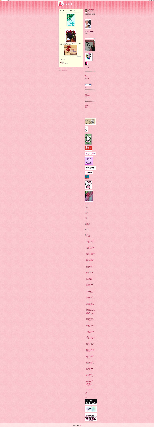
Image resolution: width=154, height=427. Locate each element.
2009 (86, 394)
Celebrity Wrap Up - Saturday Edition (90, 277)
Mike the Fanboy (86, 93)
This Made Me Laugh (88, 377)
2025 (86, 206)
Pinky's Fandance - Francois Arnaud (90, 352)
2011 (86, 392)
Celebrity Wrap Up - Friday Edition (90, 241)
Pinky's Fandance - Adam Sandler (89, 280)
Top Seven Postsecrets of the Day (89, 302)
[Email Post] (75, 56)
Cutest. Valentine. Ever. (88, 293)
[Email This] (77, 56)
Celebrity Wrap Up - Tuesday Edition (90, 259)
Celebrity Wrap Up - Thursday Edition (90, 247)
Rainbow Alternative (87, 78)
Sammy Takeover (88, 243)
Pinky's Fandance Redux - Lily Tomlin (90, 298)
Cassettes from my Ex (87, 105)
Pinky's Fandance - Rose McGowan (90, 268)
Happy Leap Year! (88, 237)
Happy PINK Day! (88, 330)
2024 (86, 207)
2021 (86, 211)
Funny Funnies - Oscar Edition (89, 246)
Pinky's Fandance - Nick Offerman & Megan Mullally (90, 383)
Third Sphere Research (87, 95)
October (87, 225)
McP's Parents (86, 76)
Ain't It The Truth (88, 285)
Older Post (81, 68)
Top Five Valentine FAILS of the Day (90, 350)
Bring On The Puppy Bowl (89, 384)
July (86, 229)
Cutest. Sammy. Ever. (88, 339)
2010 (86, 393)
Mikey (85, 77)
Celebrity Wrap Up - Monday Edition (90, 265)
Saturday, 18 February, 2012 (64, 63)
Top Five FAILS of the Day (89, 248)
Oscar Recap (87, 252)
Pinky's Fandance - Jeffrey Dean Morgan (90, 262)
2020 (86, 212)
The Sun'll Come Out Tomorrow (89, 318)
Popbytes (86, 96)
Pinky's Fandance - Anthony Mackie (90, 389)
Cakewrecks (86, 106)
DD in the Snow (88, 369)
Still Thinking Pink (88, 351)
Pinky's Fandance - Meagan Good (89, 376)
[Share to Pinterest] (80, 56)
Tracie (85, 81)
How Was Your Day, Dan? (87, 99)
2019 (86, 213)
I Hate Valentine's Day (88, 327)
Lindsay (85, 74)
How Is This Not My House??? (89, 303)
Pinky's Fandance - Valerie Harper (90, 304)
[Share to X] (78, 56)
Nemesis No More (88, 312)
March (87, 234)
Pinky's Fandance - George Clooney (90, 358)
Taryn (85, 79)
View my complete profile (87, 17)
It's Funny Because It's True (89, 279)
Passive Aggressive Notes (87, 97)
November (87, 224)
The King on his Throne (88, 333)
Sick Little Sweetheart (88, 299)
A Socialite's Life (86, 107)
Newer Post (60, 68)
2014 (86, 219)
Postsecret (86, 94)
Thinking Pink (65, 3)
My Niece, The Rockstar (88, 305)
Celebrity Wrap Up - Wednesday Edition (90, 253)
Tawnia (85, 80)
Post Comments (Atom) (64, 70)
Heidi (85, 68)
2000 (86, 397)
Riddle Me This (87, 273)
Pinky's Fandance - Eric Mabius (89, 370)
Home (71, 68)
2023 (86, 208)
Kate (62, 61)
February (87, 235)
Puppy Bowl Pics (88, 375)
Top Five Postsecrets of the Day (89, 260)
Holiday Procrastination (88, 291)
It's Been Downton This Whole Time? (90, 363)
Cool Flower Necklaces (87, 104)
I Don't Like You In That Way (88, 98)
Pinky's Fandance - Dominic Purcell (90, 292)
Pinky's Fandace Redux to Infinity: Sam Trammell (90, 311)
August (87, 228)
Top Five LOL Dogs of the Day (89, 236)
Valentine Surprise (88, 324)
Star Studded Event (88, 249)
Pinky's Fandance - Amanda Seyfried (90, 274)
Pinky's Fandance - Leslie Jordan (89, 286)
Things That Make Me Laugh (89, 287)
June (86, 230)
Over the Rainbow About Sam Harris (90, 240)
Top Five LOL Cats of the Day (89, 242)
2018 (86, 214)
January (87, 390)
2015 (86, 218)
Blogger (80, 425)
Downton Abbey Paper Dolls (89, 297)
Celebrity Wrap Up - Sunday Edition (90, 271)
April (87, 233)
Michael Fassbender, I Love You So (90, 309)
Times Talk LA (87, 357)
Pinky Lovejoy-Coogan (91, 9)
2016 (86, 217)
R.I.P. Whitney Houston (88, 345)
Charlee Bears (87, 261)
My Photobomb (87, 255)
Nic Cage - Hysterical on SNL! (89, 342)
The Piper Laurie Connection (89, 336)
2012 (86, 222)
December (87, 223)
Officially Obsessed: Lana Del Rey (90, 267)
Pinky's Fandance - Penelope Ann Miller (90, 364)
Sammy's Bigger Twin (88, 381)
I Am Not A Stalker (87, 92)
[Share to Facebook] (79, 56)
